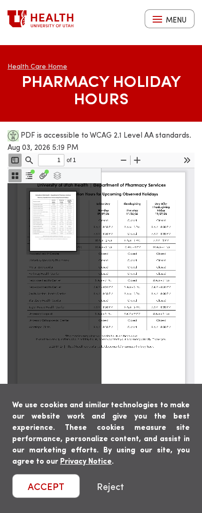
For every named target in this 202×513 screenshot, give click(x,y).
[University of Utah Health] (40, 19)
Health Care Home (37, 66)
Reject (110, 486)
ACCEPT (46, 486)
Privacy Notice (86, 460)
